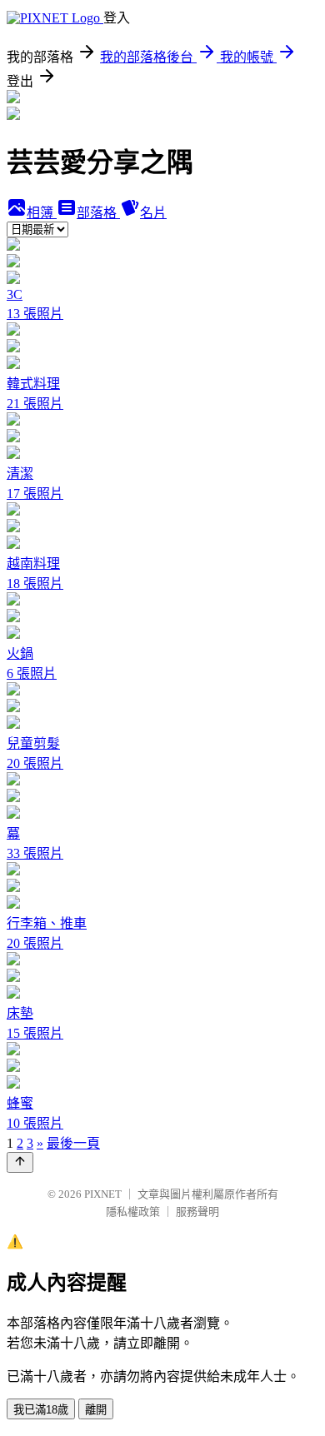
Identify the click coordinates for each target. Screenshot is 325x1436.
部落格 (98, 213)
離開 (96, 1410)
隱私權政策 (133, 1211)
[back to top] (20, 1162)
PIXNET (103, 1194)
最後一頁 (73, 1143)
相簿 (42, 213)
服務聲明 (197, 1211)
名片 (153, 213)
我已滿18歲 (40, 1410)
